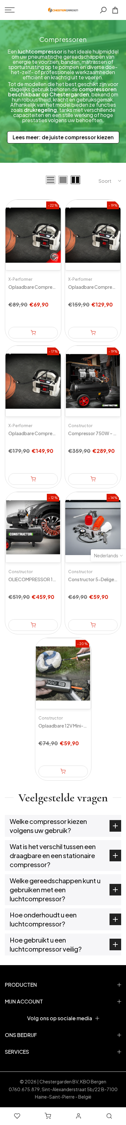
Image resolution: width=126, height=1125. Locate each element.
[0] (115, 10)
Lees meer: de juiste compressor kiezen (63, 137)
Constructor (80, 425)
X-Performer (20, 279)
